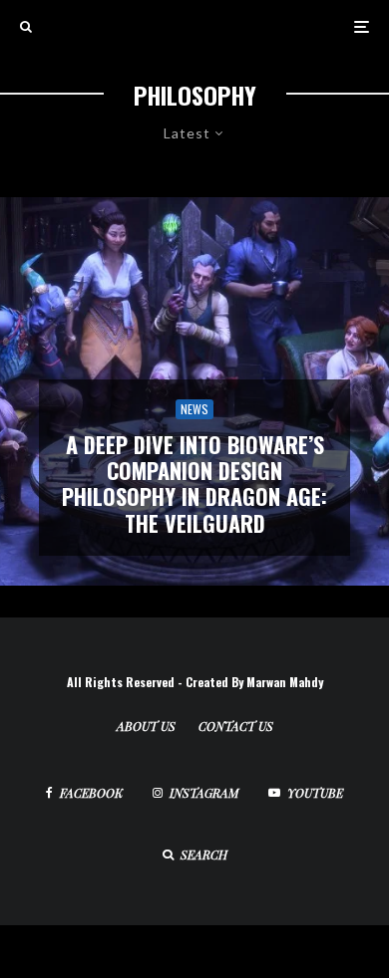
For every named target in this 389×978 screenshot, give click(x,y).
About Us (146, 726)
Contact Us (235, 726)
